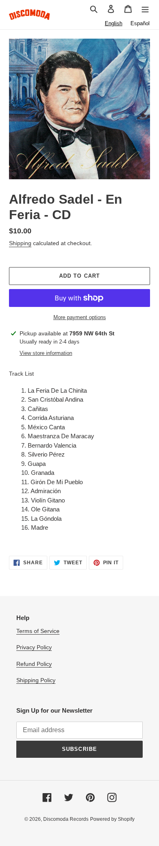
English (113, 23)
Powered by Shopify (112, 819)
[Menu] (145, 8)
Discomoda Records (65, 819)
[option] (140, 23)
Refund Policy (34, 664)
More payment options (79, 317)
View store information (46, 353)
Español (140, 23)
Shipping (20, 243)
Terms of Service (38, 631)
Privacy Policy (34, 647)
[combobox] (113, 23)
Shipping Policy (35, 680)
